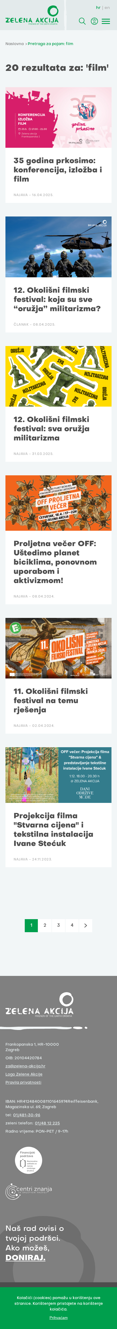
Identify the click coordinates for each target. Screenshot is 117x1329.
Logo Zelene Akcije (23, 1074)
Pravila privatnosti (23, 1083)
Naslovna (14, 44)
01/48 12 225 (47, 1123)
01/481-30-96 (26, 1115)
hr (98, 8)
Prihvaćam (59, 1317)
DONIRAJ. (25, 1258)
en (107, 8)
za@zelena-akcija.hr (25, 1066)
